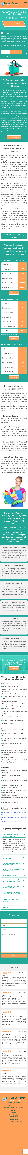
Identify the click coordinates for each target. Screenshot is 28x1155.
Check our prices (7, 56)
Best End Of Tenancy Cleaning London (14, 236)
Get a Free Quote (14, 137)
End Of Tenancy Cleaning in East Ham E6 (14, 822)
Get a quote (14, 293)
